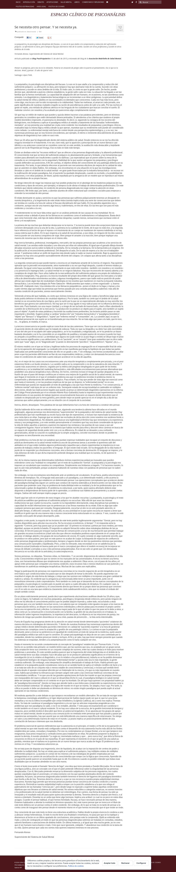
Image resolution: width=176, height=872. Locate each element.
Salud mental (31, 32)
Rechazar (125, 863)
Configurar (141, 863)
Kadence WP (18, 868)
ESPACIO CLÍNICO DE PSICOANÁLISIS (88, 14)
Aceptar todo (109, 863)
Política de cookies (76, 866)
